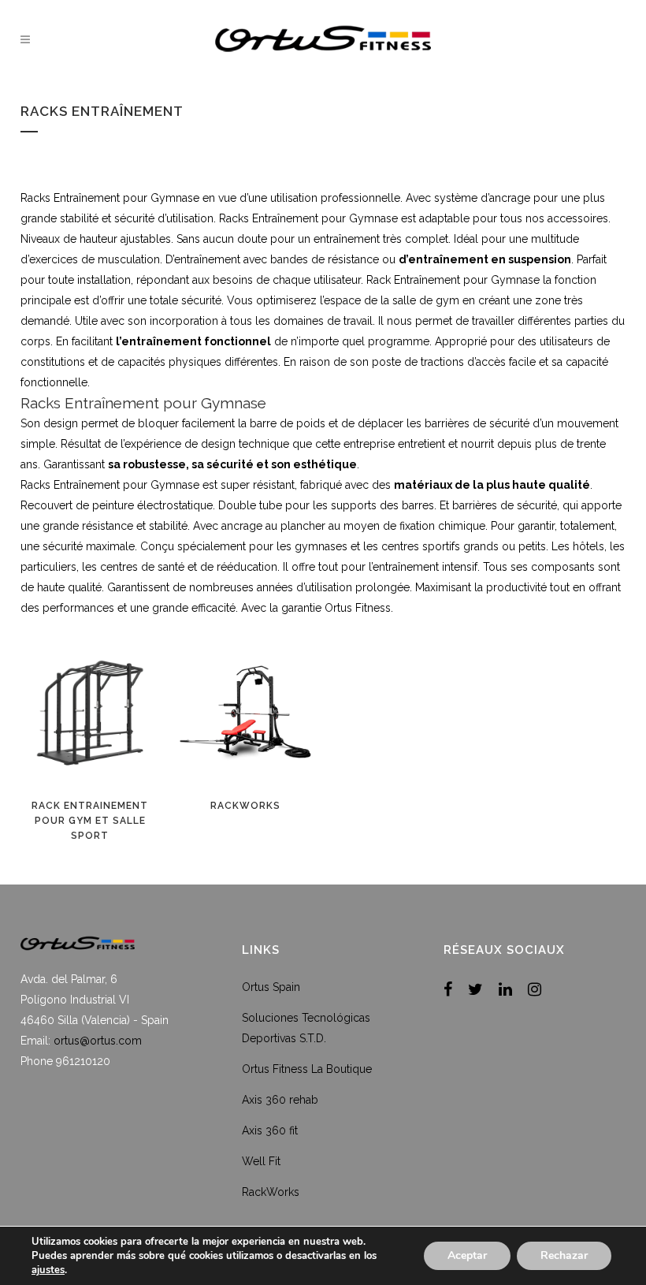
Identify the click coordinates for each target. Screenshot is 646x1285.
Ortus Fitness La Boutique (307, 1069)
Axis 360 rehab (280, 1099)
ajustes (48, 1270)
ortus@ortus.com (98, 1040)
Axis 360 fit (270, 1130)
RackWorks (245, 805)
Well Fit (261, 1161)
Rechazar (564, 1255)
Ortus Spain (271, 987)
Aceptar (467, 1255)
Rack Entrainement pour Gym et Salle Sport (90, 820)
